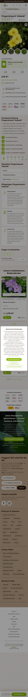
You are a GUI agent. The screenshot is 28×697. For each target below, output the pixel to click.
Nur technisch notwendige (14, 366)
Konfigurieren (14, 363)
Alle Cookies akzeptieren (14, 359)
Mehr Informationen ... (14, 355)
